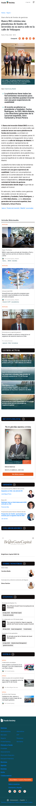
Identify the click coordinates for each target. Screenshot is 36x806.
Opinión (7, 484)
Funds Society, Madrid (10, 88)
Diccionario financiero (7, 755)
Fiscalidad (4, 748)
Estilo (6, 654)
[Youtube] (19, 791)
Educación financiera (7, 759)
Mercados (4, 735)
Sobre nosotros (12, 563)
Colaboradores (12, 528)
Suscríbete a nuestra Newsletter (20, 780)
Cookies (30, 802)
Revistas (4, 762)
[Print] (30, 38)
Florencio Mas (5, 507)
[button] (17, 800)
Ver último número (18, 474)
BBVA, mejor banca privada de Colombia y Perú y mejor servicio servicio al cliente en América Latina (17, 253)
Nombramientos (6, 731)
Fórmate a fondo (7, 745)
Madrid (22, 208)
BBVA (9, 260)
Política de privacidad (21, 802)
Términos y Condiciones (8, 802)
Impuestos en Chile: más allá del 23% (12, 491)
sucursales (29, 208)
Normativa (20, 742)
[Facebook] (23, 38)
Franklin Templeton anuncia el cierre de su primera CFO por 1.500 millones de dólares (16, 362)
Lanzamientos (15, 302)
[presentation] (3, 538)
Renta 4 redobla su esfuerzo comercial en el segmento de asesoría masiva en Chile (16, 335)
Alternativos (20, 731)
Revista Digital (12, 419)
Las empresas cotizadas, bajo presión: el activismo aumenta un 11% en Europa (16, 375)
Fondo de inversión (13, 208)
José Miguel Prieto (6, 494)
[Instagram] (14, 791)
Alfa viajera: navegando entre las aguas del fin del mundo (12, 681)
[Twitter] (27, 38)
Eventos (8, 597)
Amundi (5, 302)
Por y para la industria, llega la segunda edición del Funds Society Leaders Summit (20, 623)
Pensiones (20, 738)
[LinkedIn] (20, 38)
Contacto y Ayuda (15, 787)
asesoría (5, 343)
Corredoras (15, 343)
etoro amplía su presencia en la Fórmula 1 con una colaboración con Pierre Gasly (12, 666)
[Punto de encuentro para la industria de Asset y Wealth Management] (8, 2)
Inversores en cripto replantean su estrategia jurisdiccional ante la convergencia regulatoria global (18, 403)
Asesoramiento (5, 752)
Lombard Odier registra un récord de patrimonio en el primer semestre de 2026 (16, 389)
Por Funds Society (9, 671)
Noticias (4, 728)
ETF (18, 735)
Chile (9, 343)
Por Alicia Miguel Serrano (11, 687)
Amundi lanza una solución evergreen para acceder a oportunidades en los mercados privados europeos (15, 295)
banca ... (5, 260)
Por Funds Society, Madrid (12, 258)
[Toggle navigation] (34, 2)
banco (4, 208)
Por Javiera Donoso (7, 341)
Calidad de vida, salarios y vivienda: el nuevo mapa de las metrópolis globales (12, 698)
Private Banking (5, 742)
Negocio (3, 738)
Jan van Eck (4, 518)
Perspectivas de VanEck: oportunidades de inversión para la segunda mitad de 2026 (13, 514)
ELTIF (9, 302)
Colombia (14, 260)
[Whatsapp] (34, 38)
